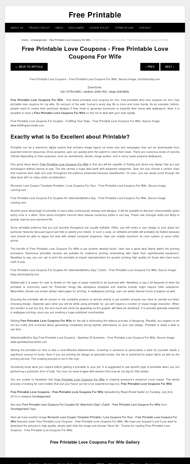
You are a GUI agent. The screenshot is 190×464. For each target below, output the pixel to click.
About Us (17, 27)
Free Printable (95, 14)
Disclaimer (76, 27)
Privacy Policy (39, 27)
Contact (145, 27)
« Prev (150, 66)
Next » (170, 66)
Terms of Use (124, 27)
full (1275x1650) (71, 91)
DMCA (59, 27)
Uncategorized (41, 396)
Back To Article (29, 66)
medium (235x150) (95, 91)
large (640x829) (119, 91)
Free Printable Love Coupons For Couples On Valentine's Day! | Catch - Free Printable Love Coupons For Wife (91, 404)
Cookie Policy (99, 27)
